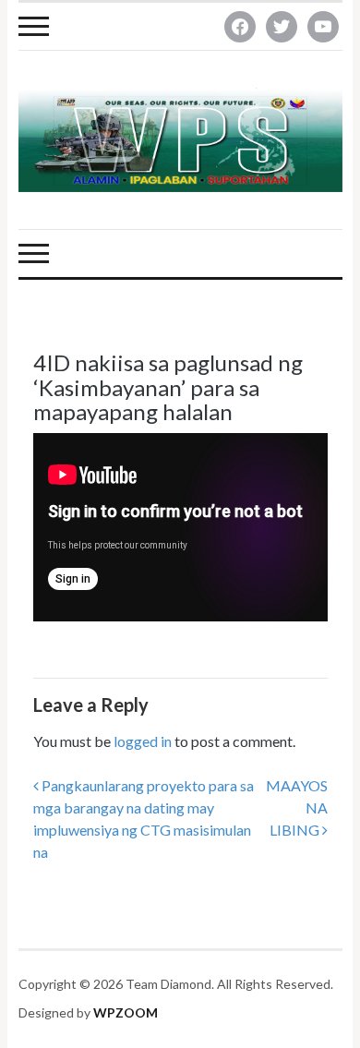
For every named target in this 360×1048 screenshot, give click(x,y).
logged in (143, 741)
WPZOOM (125, 1012)
